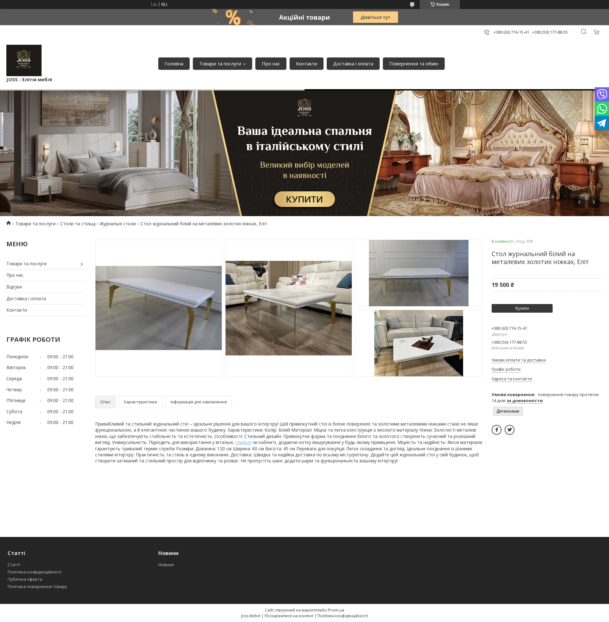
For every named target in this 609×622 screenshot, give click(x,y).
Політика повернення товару (37, 586)
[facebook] (496, 430)
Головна (174, 63)
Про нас (271, 63)
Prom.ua (336, 610)
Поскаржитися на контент (289, 616)
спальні (243, 442)
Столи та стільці (77, 224)
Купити (522, 308)
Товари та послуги (220, 63)
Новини (166, 564)
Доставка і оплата (353, 63)
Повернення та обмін (413, 63)
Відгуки (14, 287)
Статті (14, 564)
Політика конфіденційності (35, 572)
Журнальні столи (118, 224)
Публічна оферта (25, 579)
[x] (509, 430)
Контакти (306, 63)
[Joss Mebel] (24, 60)
